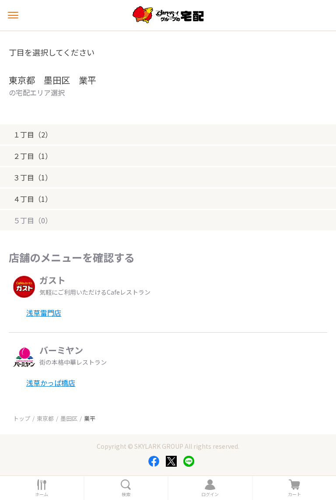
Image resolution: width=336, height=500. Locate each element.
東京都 (45, 418)
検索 (126, 494)
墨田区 (68, 418)
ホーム (41, 494)
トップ (21, 418)
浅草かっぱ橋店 (50, 382)
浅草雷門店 (43, 312)
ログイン (210, 494)
